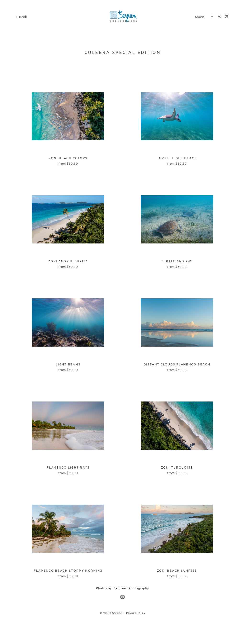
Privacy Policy (135, 613)
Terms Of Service (111, 613)
